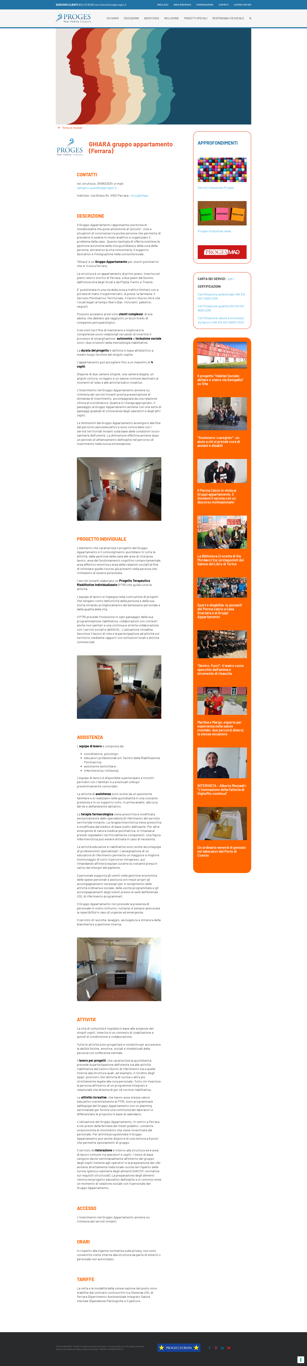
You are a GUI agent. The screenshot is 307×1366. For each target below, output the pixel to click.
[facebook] (209, 1347)
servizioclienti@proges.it (110, 4)
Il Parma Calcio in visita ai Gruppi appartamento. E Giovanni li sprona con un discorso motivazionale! (216, 496)
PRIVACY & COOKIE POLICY (111, 1349)
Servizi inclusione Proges (216, 187)
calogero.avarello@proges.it (97, 188)
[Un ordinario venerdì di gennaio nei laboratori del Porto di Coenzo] (222, 823)
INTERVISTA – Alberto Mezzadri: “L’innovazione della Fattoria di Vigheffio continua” (222, 789)
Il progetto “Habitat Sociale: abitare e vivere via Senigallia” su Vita (220, 380)
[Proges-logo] (73, 15)
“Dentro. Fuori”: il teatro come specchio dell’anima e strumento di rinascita (220, 669)
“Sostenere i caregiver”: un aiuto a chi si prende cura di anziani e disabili (218, 441)
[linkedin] (222, 1347)
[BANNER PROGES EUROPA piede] (178, 1345)
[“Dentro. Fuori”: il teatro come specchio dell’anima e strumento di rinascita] (222, 644)
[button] (250, 18)
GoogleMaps (139, 195)
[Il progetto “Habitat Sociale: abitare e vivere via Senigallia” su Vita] (222, 355)
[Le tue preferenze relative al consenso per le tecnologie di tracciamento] (300, 1359)
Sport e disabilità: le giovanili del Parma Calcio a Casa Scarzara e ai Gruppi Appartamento (219, 611)
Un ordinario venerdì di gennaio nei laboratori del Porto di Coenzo (221, 851)
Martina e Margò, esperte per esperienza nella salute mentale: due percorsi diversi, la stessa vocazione (220, 728)
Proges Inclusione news (214, 231)
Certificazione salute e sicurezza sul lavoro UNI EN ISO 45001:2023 (221, 320)
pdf (230, 279)
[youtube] (228, 1347)
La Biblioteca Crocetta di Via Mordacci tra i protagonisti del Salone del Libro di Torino (220, 560)
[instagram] (216, 1347)
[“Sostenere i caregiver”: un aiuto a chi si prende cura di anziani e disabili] (222, 413)
